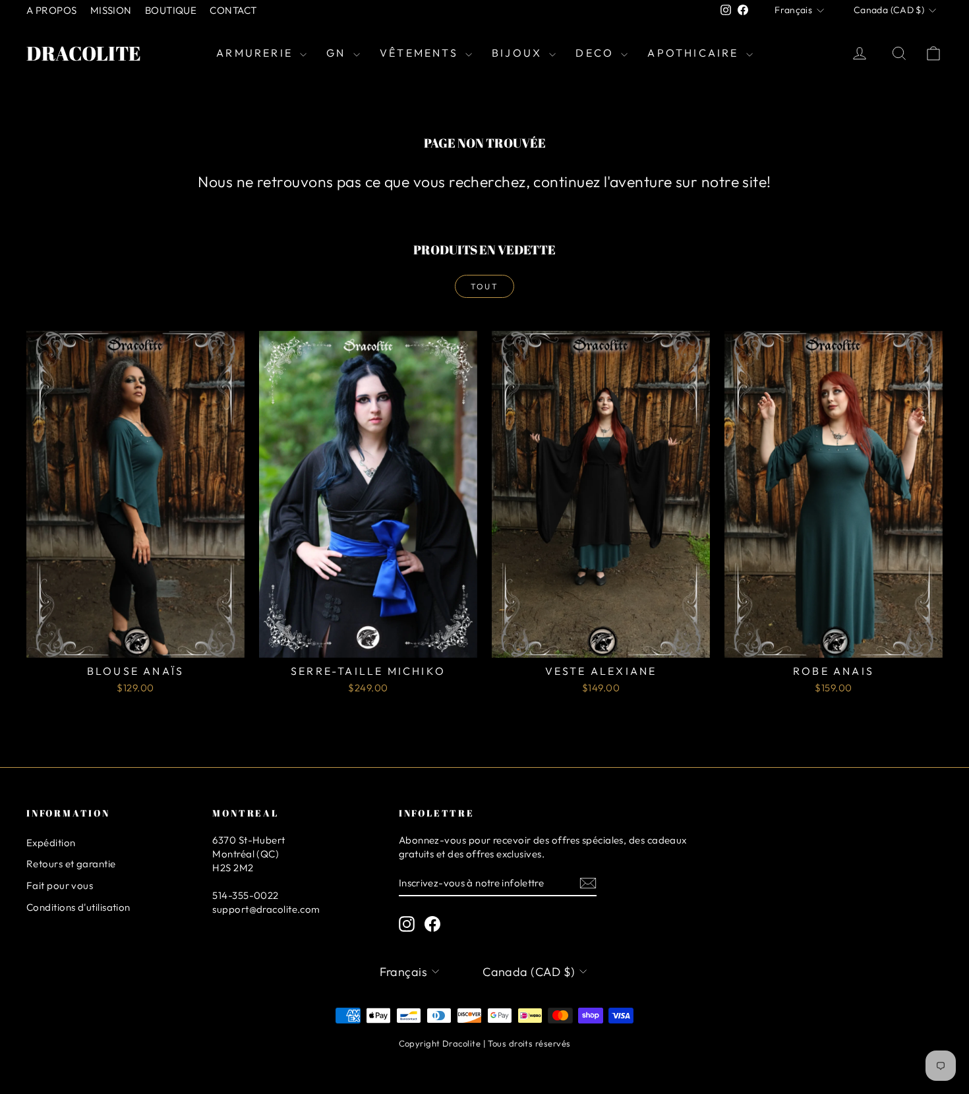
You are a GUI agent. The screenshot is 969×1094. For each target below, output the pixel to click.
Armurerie (256, 52)
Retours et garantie (71, 863)
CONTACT (233, 10)
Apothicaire (694, 52)
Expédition (51, 842)
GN (338, 52)
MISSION (111, 10)
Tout (485, 286)
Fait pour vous (59, 885)
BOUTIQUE (171, 10)
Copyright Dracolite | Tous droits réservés (485, 1043)
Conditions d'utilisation (78, 907)
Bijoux (519, 52)
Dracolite (83, 53)
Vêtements (421, 52)
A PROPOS (51, 10)
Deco (596, 52)
